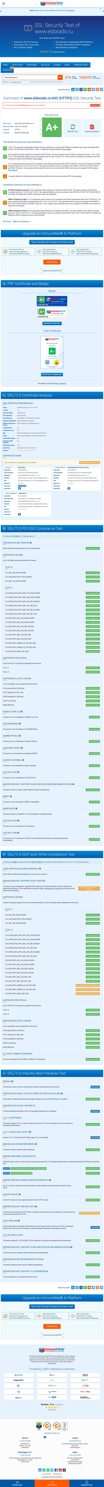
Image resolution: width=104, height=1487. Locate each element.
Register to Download (52, 374)
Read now (15, 10)
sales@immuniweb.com (52, 1433)
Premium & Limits (81, 65)
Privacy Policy (57, 1474)
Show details (66, 149)
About (67, 65)
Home (5, 65)
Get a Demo (52, 1485)
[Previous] (1, 11)
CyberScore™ (17, 1485)
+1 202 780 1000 (25, 1455)
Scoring (57, 65)
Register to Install (52, 323)
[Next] (103, 11)
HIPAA (15, 862)
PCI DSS (16, 536)
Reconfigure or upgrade (53, 888)
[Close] (100, 9)
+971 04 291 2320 (75, 1455)
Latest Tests (17, 65)
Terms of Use (47, 1474)
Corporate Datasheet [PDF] (52, 271)
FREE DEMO (52, 262)
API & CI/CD (45, 65)
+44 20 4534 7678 (75, 1441)
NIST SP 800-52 (37, 862)
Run (60, 77)
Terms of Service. (60, 383)
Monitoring (32, 65)
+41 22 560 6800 (25, 1441)
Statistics (8, 69)
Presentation (86, 1485)
